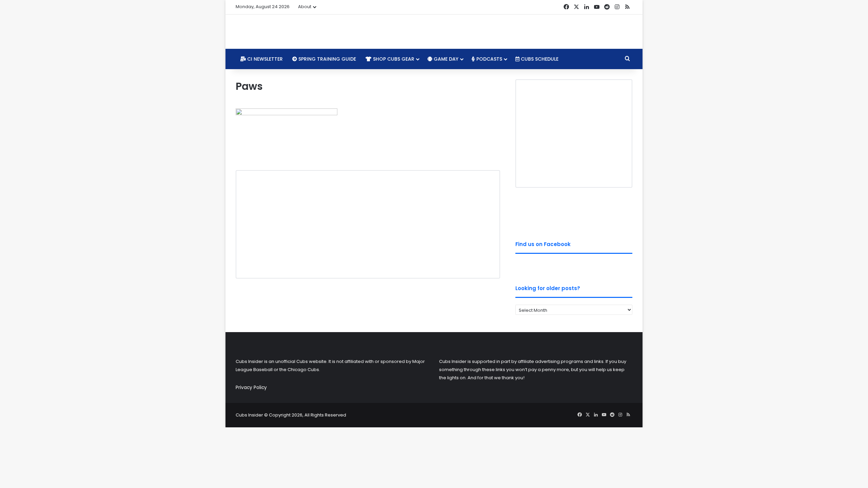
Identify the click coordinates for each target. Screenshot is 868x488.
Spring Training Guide (326, 59)
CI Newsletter (264, 59)
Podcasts (488, 59)
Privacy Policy (251, 387)
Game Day (445, 59)
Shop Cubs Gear (393, 59)
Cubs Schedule (538, 59)
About (304, 6)
